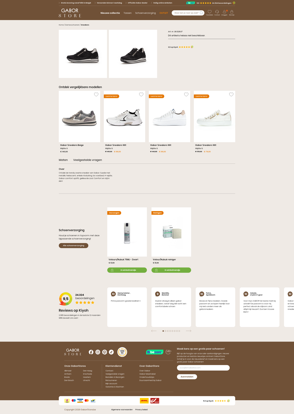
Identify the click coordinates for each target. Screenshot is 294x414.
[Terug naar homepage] (70, 13)
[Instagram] (97, 352)
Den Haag (87, 370)
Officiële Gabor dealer (137, 3)
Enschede (87, 374)
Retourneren (111, 380)
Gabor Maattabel (147, 374)
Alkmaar (68, 370)
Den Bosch (69, 380)
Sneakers (85, 25)
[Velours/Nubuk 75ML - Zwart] (127, 240)
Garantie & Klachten (115, 386)
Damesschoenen (72, 25)
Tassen (128, 13)
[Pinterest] (104, 352)
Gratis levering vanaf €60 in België (76, 3)
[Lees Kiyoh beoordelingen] (192, 47)
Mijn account (111, 383)
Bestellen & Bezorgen (115, 377)
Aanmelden (187, 376)
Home (61, 25)
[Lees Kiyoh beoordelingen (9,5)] (233, 3)
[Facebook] (91, 352)
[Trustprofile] (191, 3)
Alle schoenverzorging (73, 245)
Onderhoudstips (146, 377)
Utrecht (86, 380)
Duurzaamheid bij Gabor (150, 380)
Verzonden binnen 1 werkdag (109, 3)
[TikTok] (111, 352)
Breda (67, 377)
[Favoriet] (96, 94)
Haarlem (87, 377)
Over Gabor (144, 370)
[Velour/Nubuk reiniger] (171, 240)
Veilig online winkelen (162, 3)
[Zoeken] (202, 13)
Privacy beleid (141, 409)
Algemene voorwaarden (122, 409)
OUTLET (164, 13)
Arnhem (67, 374)
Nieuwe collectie (110, 13)
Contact (109, 370)
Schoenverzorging (145, 13)
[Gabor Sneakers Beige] (79, 122)
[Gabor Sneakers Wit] (124, 122)
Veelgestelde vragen (115, 374)
